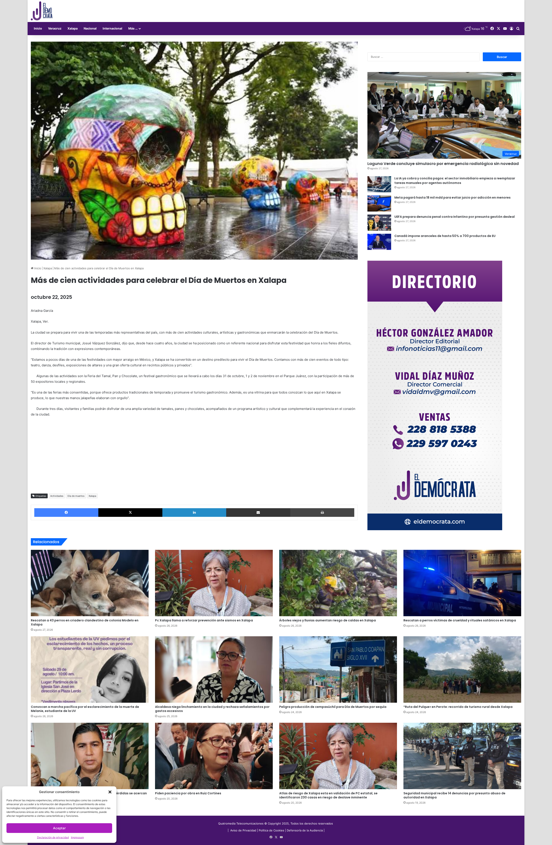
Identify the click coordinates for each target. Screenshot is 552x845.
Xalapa (72, 28)
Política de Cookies (271, 830)
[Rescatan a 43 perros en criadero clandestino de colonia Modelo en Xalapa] (90, 583)
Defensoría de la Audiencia (305, 830)
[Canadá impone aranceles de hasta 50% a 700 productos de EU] (379, 242)
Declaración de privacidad (53, 837)
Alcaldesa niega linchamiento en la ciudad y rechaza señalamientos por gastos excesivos (212, 709)
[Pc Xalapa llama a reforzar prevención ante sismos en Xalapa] (214, 583)
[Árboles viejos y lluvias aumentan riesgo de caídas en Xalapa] (338, 583)
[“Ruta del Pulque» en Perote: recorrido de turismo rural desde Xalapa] (462, 669)
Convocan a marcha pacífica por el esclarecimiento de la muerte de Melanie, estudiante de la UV (85, 709)
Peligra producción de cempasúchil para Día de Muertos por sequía (332, 707)
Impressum (77, 837)
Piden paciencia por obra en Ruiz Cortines (188, 793)
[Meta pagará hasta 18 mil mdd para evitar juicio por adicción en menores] (379, 203)
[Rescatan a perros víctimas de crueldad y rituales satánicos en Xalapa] (462, 583)
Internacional (112, 28)
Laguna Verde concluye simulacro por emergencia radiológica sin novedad (443, 163)
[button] (110, 792)
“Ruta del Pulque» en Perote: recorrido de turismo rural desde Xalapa (458, 707)
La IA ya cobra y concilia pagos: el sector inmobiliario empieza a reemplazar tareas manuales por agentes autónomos (454, 180)
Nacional (90, 28)
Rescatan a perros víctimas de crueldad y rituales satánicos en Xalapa (459, 620)
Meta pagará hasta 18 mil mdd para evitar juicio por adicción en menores (452, 197)
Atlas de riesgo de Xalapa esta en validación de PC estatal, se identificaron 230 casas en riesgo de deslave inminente (328, 795)
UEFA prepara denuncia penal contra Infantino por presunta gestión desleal (454, 217)
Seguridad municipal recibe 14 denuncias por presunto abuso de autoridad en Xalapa (454, 795)
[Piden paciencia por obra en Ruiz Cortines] (214, 756)
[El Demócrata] (41, 11)
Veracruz (54, 28)
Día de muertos (76, 495)
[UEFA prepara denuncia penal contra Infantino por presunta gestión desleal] (379, 223)
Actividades (56, 495)
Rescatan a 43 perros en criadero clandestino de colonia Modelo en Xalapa (84, 622)
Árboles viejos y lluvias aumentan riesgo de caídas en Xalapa (327, 620)
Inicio (38, 28)
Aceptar (59, 828)
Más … (133, 28)
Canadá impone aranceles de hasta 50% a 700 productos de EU (445, 236)
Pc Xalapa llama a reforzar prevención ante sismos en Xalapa (204, 620)
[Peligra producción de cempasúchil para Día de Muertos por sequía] (338, 669)
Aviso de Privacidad (243, 830)
